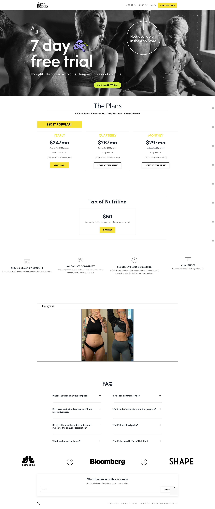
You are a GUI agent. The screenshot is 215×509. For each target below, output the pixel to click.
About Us (144, 503)
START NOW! (59, 165)
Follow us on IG (129, 503)
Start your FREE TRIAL (107, 85)
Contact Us (113, 503)
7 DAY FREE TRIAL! (167, 5)
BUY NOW (107, 229)
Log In (152, 5)
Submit (167, 489)
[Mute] (175, 368)
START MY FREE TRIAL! (107, 165)
